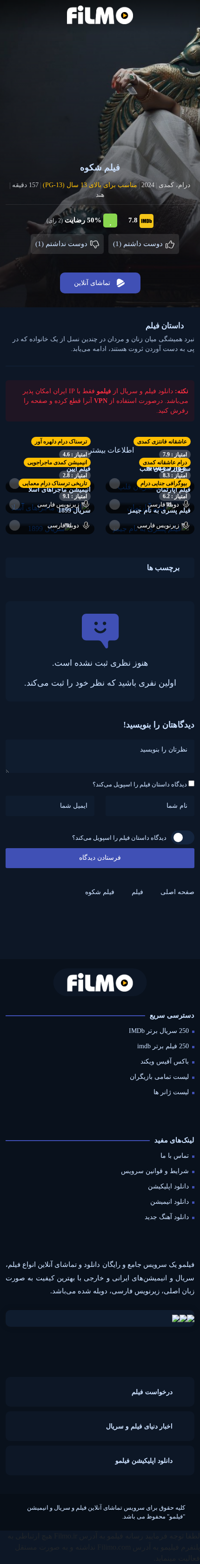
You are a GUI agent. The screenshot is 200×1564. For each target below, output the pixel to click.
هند (100, 194)
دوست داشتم (139, 243)
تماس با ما (174, 1155)
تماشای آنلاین (92, 282)
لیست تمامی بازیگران (159, 1076)
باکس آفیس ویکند (164, 1061)
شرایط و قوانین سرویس (155, 1171)
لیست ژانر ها (171, 1092)
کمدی (166, 185)
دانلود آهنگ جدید (167, 1217)
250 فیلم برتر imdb (163, 1046)
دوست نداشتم (62, 243)
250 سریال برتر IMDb (159, 1030)
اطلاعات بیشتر (111, 450)
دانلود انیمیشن (169, 1201)
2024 (147, 185)
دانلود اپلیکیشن (168, 1186)
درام (184, 185)
